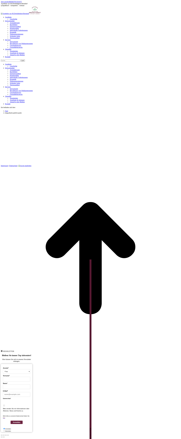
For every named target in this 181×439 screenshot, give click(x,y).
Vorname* (6, 376)
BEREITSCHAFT (15, 2)
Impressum (4, 166)
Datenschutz (13, 166)
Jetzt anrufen (5, 2)
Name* (5, 383)
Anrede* (6, 368)
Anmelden (16, 422)
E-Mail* (5, 391)
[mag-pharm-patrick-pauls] (53, 162)
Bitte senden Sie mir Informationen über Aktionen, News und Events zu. (16, 410)
